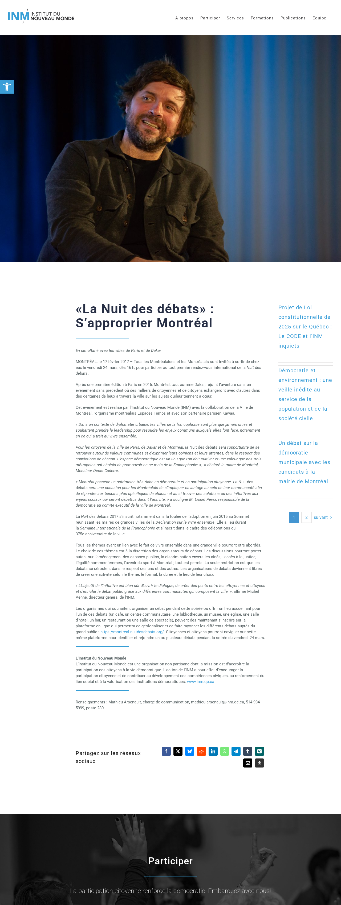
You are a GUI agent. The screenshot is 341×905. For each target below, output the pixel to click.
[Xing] (259, 751)
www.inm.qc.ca (200, 681)
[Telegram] (236, 751)
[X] (178, 751)
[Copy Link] (259, 763)
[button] (7, 87)
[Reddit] (201, 751)
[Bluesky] (190, 751)
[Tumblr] (248, 751)
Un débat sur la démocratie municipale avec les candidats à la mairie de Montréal (304, 462)
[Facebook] (166, 751)
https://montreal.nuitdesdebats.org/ (132, 631)
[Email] (248, 763)
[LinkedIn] (213, 751)
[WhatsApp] (224, 751)
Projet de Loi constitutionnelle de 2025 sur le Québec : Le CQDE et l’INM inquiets (305, 326)
